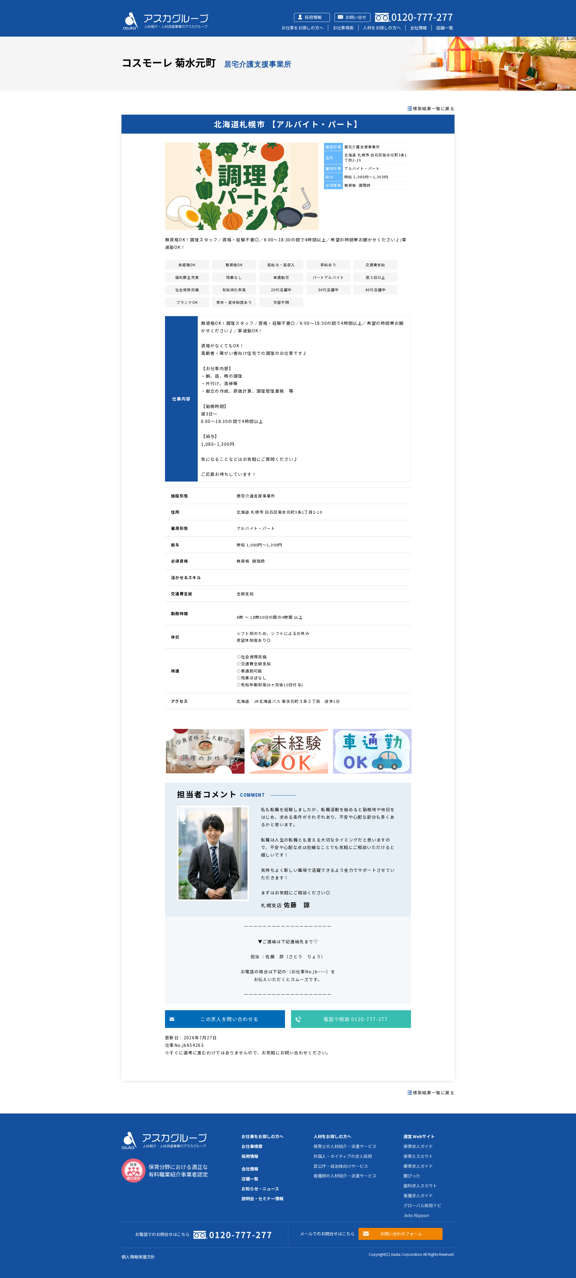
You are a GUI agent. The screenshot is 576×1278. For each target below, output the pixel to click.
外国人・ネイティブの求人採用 (343, 1156)
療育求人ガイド (418, 1166)
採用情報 (313, 17)
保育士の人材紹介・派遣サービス (345, 1146)
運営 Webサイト (419, 1136)
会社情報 (418, 28)
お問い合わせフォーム (401, 1234)
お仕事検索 (343, 28)
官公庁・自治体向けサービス (341, 1166)
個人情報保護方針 (138, 1257)
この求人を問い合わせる (229, 1019)
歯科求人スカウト (420, 1186)
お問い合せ (355, 17)
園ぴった (412, 1176)
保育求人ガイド (418, 1146)
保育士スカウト (418, 1156)
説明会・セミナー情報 (263, 1198)
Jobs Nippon (416, 1215)
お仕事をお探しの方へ (302, 28)
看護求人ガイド (418, 1195)
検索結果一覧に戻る (433, 108)
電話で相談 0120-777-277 (355, 1019)
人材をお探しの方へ (382, 28)
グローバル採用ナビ (422, 1205)
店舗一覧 (444, 28)
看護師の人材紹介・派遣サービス (345, 1176)
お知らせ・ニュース (260, 1189)
